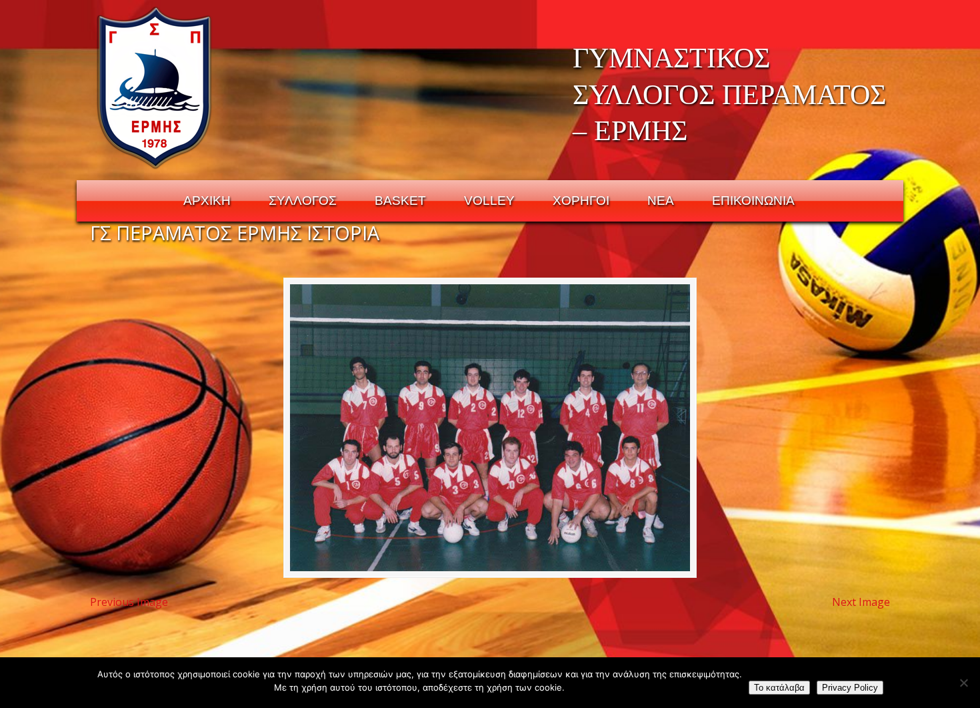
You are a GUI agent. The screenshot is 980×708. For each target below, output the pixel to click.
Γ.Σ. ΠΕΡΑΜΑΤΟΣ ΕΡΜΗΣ (155, 87)
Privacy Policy (850, 688)
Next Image (861, 602)
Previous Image (129, 602)
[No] (963, 682)
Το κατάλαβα (779, 688)
